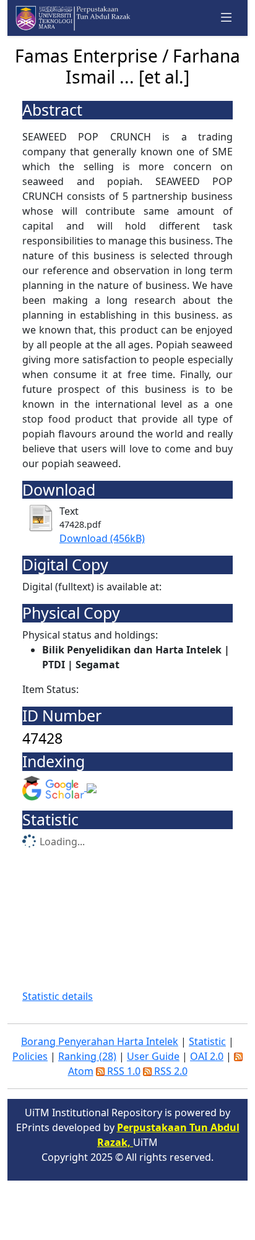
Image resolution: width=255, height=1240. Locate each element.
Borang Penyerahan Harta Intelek (99, 1041)
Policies (30, 1056)
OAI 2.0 (206, 1056)
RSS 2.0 (170, 1071)
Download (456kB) (102, 538)
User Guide (153, 1056)
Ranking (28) (87, 1056)
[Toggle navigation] (226, 18)
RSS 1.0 (122, 1071)
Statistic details (57, 996)
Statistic (207, 1041)
